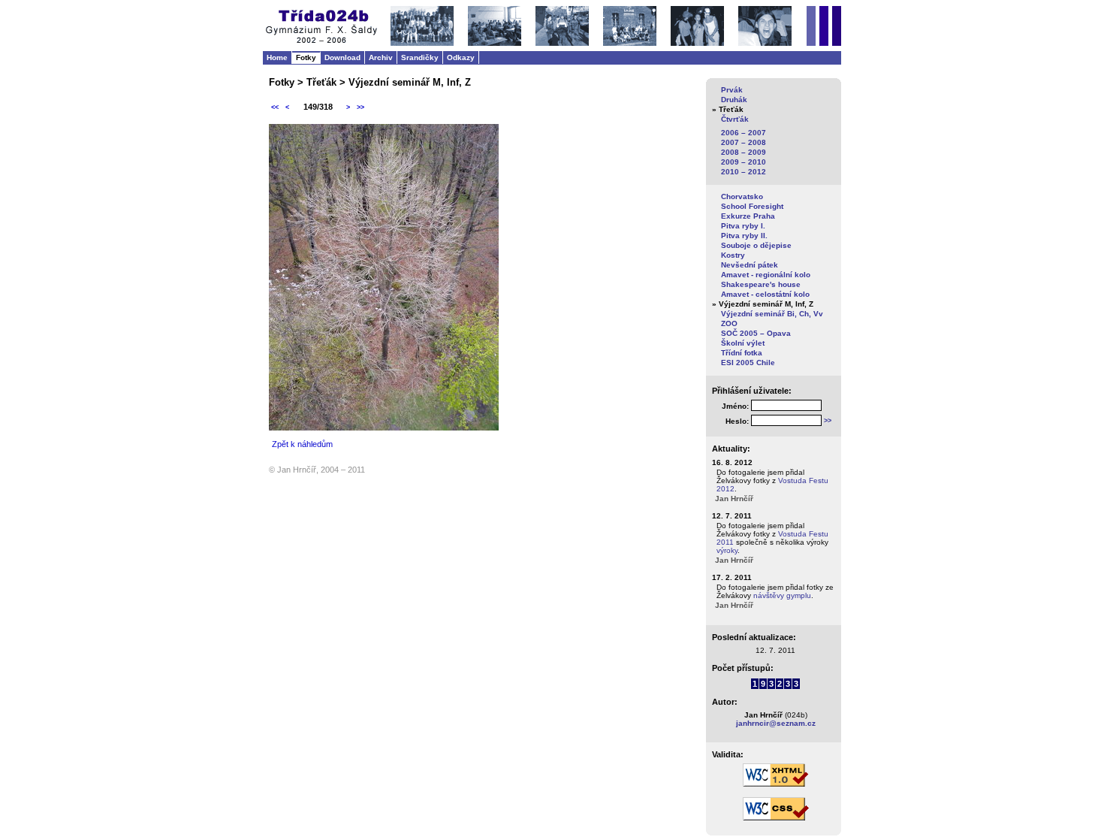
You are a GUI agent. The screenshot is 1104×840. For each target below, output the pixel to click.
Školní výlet (743, 343)
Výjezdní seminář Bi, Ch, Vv (772, 314)
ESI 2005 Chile (748, 362)
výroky (727, 550)
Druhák (734, 99)
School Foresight (752, 206)
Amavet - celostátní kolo (765, 294)
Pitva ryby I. (743, 226)
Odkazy (461, 57)
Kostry (733, 255)
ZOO (729, 323)
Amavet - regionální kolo (765, 274)
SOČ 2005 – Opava (756, 333)
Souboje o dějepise (756, 245)
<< (275, 107)
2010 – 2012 (743, 172)
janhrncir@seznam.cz (776, 723)
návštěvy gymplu (782, 595)
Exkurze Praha (748, 216)
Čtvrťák (735, 119)
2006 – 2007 (743, 132)
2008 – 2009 (743, 152)
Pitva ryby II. (744, 235)
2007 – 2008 (743, 142)
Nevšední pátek (749, 265)
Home (277, 57)
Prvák (732, 90)
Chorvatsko (742, 196)
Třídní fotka (741, 353)
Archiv (381, 57)
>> (360, 107)
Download (342, 57)
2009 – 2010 (743, 162)
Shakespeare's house (761, 284)
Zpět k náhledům (302, 444)
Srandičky (420, 57)
